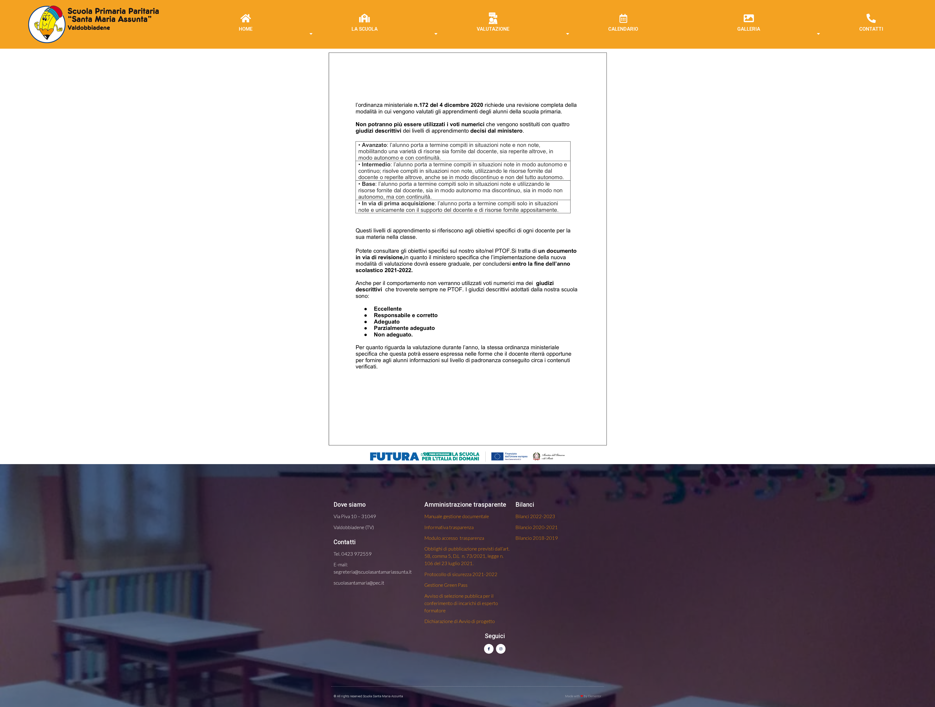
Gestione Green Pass (446, 585)
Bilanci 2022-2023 (535, 516)
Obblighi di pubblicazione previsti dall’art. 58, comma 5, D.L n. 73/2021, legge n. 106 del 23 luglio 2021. (467, 556)
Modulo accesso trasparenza (454, 538)
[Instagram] (500, 648)
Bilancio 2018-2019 (536, 538)
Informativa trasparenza (449, 527)
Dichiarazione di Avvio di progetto (459, 621)
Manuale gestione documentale (456, 516)
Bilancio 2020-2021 (536, 527)
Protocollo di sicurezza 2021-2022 (460, 574)
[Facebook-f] (489, 648)
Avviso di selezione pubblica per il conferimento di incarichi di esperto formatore (461, 603)
